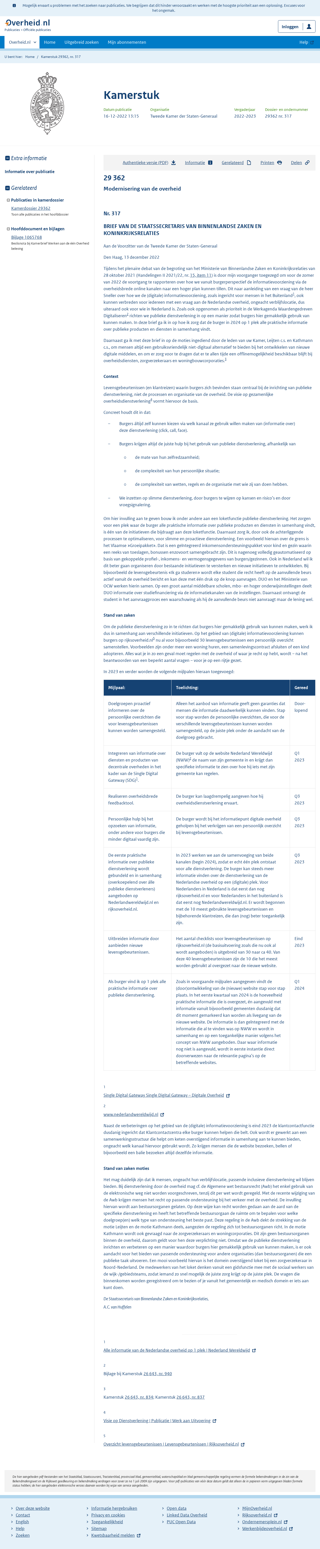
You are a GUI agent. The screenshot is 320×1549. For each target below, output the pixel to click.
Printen (267, 162)
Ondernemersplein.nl (262, 1522)
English (22, 1522)
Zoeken (23, 1535)
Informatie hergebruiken (114, 1508)
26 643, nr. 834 (139, 1397)
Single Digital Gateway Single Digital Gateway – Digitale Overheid (164, 1095)
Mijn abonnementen (127, 42)
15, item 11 (201, 275)
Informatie (195, 162)
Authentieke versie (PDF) (147, 164)
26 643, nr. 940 (158, 1373)
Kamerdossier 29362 (30, 208)
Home (50, 42)
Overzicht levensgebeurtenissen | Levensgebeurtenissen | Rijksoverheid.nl (171, 1444)
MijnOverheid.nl (257, 1508)
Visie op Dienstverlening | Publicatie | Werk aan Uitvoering (157, 1420)
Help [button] (304, 42)
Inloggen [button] (290, 26)
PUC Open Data (181, 1522)
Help (20, 1528)
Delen (296, 162)
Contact (23, 1515)
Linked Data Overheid (187, 1515)
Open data (176, 1508)
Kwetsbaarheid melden (113, 1535)
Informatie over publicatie (29, 171)
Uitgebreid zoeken (81, 42)
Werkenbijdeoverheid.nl (264, 1528)
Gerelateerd (233, 162)
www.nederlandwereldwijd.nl (131, 1114)
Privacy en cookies (108, 1515)
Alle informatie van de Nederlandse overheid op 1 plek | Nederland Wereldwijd (177, 1350)
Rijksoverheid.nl (257, 1515)
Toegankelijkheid (107, 1522)
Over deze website (33, 1508)
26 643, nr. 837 (190, 1397)
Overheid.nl (19, 43)
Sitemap (99, 1528)
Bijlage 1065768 (26, 237)
